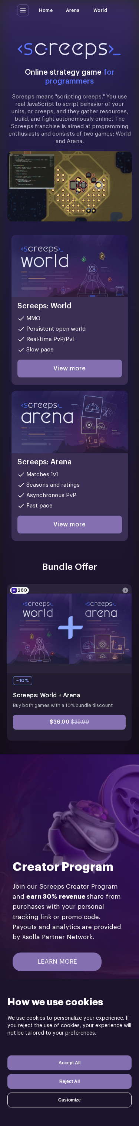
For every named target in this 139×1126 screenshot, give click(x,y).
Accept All (69, 1062)
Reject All (69, 1081)
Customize (69, 1100)
